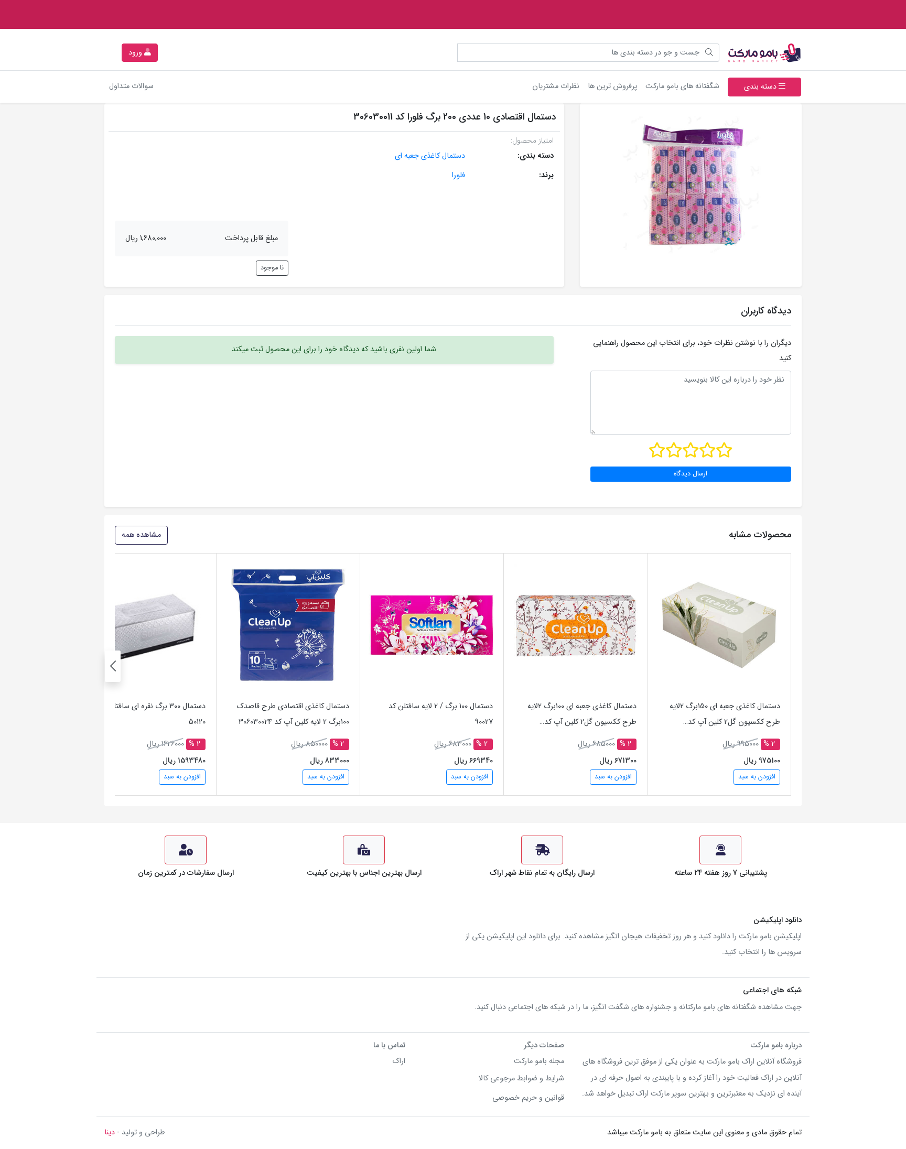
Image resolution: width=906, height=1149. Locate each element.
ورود (136, 53)
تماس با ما (389, 1045)
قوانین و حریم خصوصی (528, 1098)
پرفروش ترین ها (612, 86)
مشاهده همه (141, 535)
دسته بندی (761, 87)
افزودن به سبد (756, 777)
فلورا (458, 175)
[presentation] (113, 666)
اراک (399, 1061)
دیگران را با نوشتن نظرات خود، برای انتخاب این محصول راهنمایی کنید (692, 350)
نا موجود (272, 268)
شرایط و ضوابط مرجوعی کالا (521, 1078)
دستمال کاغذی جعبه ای (430, 156)
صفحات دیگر (544, 1045)
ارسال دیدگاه (690, 474)
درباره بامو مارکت (776, 1045)
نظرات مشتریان (555, 86)
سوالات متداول (131, 86)
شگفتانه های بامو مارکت (680, 86)
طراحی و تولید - (134, 1132)
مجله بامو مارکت (539, 1061)
